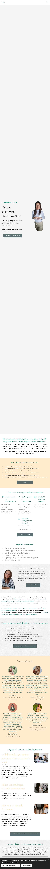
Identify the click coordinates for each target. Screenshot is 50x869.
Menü (47, 2)
